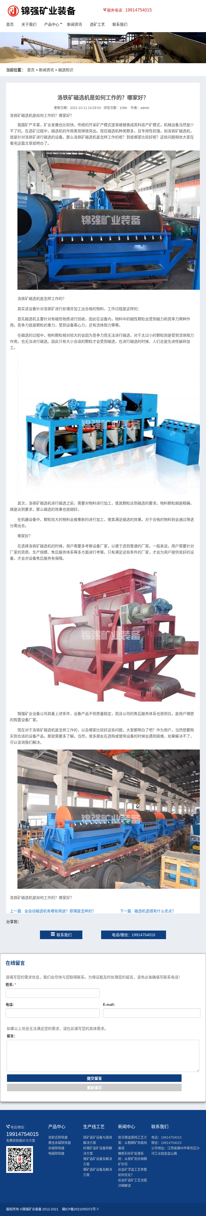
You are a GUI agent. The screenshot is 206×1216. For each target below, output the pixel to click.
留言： (12, 1036)
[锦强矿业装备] (30, 11)
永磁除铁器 (56, 1148)
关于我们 (28, 24)
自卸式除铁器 (58, 1137)
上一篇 (53, 911)
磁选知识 (65, 70)
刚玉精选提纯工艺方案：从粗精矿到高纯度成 (132, 1143)
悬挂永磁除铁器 (59, 1143)
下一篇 (148, 911)
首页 (10, 24)
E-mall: (109, 1005)
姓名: (11, 984)
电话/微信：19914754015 (133, 935)
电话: (10, 1005)
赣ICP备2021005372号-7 (80, 1209)
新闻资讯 (74, 24)
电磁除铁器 (56, 1153)
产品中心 (51, 24)
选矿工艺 (97, 24)
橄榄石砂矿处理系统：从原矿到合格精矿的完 (132, 1159)
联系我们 (119, 24)
